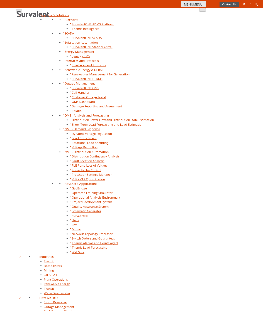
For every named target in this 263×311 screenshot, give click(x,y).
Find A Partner (44, 41)
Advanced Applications (81, 184)
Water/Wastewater (57, 293)
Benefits (126, 41)
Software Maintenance (185, 20)
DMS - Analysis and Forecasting (87, 115)
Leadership (56, 20)
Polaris (77, 111)
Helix (75, 220)
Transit (49, 289)
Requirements (144, 41)
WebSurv (78, 252)
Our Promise (38, 20)
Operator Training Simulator (92, 193)
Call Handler (80, 92)
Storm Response (55, 302)
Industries (46, 257)
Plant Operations (56, 279)
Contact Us (106, 20)
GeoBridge (79, 188)
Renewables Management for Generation (101, 74)
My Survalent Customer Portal (170, 46)
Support (134, 20)
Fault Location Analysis (88, 161)
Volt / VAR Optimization (88, 179)
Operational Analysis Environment (96, 197)
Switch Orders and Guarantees (93, 238)
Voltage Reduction (85, 147)
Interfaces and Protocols (82, 61)
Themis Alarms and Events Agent (95, 243)
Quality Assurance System (90, 206)
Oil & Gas (50, 275)
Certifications (74, 20)
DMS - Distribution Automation (87, 152)
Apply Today (163, 41)
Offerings (161, 30)
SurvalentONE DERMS (87, 79)
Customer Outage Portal (89, 97)
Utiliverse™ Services (155, 20)
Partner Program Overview (73, 41)
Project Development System (92, 202)
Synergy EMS (81, 56)
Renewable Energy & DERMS (84, 70)
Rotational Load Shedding (90, 143)
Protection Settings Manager (92, 174)
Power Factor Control (86, 170)
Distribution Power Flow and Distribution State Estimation (113, 120)
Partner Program (192, 35)
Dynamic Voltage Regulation (92, 134)
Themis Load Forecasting (89, 247)
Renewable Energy (57, 284)
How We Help (49, 298)
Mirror (76, 229)
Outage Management (80, 83)
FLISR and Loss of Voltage (90, 165)
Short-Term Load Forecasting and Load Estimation (107, 124)
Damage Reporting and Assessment (97, 106)
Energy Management (79, 52)
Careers (91, 20)
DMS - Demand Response (82, 129)
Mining (49, 270)
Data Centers (53, 266)
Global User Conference (185, 30)
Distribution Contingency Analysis (96, 156)
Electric (49, 261)
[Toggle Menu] (202, 10)
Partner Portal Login (187, 41)
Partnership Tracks (105, 41)
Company (110, 15)
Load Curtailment (84, 138)
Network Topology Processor (92, 234)
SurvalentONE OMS (85, 88)
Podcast (198, 46)
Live (74, 225)
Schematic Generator (86, 211)
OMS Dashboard (83, 102)
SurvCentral (80, 216)
